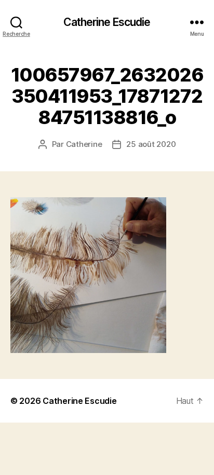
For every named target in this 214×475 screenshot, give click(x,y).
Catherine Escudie (106, 22)
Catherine (84, 144)
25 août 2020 (151, 144)
